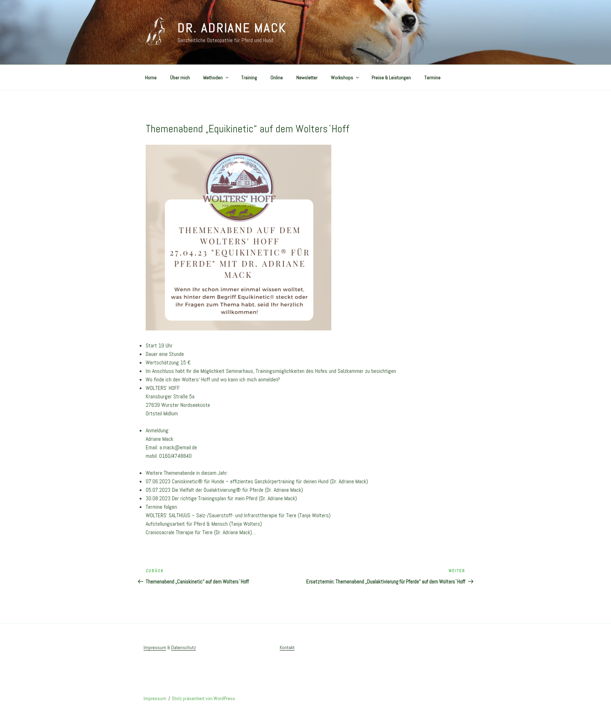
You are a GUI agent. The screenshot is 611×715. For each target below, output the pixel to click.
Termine (432, 77)
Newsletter (307, 77)
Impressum (155, 647)
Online (276, 77)
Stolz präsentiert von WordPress (203, 698)
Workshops (342, 77)
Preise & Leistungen (391, 77)
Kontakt (287, 647)
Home (151, 77)
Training (249, 77)
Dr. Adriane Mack (232, 28)
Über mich (180, 77)
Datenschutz (183, 647)
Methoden (213, 77)
